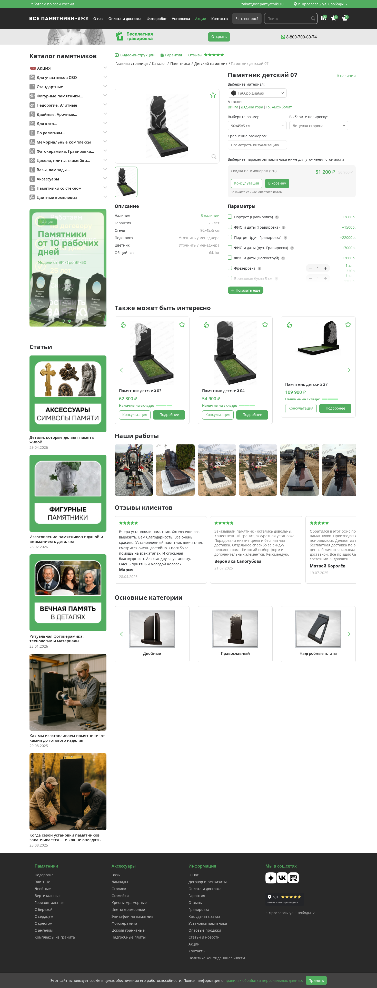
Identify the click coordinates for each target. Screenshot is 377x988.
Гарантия (196, 895)
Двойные (43, 888)
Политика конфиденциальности (216, 957)
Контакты (219, 18)
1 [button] (63, 321)
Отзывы (195, 902)
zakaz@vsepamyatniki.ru (262, 4)
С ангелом (44, 930)
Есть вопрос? (246, 18)
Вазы (116, 874)
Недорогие (44, 874)
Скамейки (120, 895)
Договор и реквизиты (207, 881)
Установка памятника (207, 923)
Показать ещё (247, 290)
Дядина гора (252, 107)
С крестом (43, 923)
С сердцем (44, 916)
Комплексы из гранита (55, 937)
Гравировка (198, 909)
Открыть (219, 36)
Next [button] (349, 370)
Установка (181, 18)
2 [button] (69, 321)
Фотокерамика (124, 923)
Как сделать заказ (204, 916)
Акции (200, 18)
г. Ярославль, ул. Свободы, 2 (323, 4)
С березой (44, 909)
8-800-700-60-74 (301, 37)
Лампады (120, 881)
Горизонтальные (49, 902)
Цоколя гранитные (128, 930)
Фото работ (157, 18)
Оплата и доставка (125, 18)
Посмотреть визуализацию (255, 144)
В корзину (277, 183)
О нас (98, 18)
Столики (119, 888)
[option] (67, 268)
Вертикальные (48, 895)
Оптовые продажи (204, 930)
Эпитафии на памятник (132, 916)
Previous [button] (121, 370)
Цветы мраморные (128, 909)
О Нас (193, 874)
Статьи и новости (204, 937)
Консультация (246, 183)
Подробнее (169, 414)
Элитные (42, 881)
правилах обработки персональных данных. (263, 980)
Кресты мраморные (129, 902)
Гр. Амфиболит (279, 107)
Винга (233, 107)
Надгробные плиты (129, 937)
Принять (316, 980)
